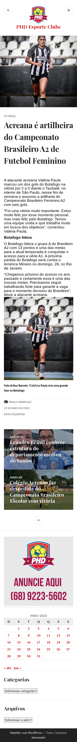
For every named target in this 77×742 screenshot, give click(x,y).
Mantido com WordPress (26, 732)
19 (58, 642)
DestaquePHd (15, 414)
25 (48, 649)
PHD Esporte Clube (38, 26)
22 (19, 649)
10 (38, 635)
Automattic (38, 737)
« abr (7, 668)
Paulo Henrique (20, 402)
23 (28, 649)
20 (68, 642)
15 (19, 642)
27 (68, 649)
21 (9, 649)
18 (48, 642)
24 (38, 649)
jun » (17, 668)
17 (38, 642)
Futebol (10, 116)
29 (19, 656)
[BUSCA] (8, 10)
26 (58, 649)
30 (28, 656)
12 (58, 635)
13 (68, 635)
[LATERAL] (38, 520)
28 (9, 656)
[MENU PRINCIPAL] (68, 10)
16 (28, 642)
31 (38, 656)
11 (48, 635)
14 (9, 642)
